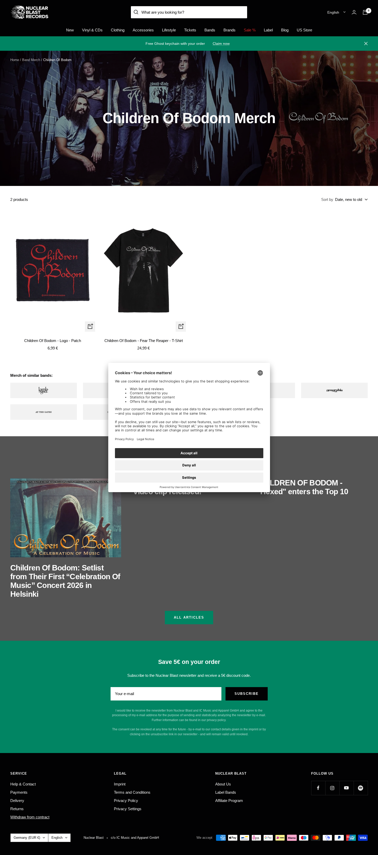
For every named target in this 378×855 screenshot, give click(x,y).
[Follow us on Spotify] (361, 788)
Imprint (119, 784)
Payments (19, 792)
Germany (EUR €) (27, 838)
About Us (223, 784)
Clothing (117, 30)
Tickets (190, 30)
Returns (17, 809)
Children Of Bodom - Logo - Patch (52, 340)
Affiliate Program (229, 800)
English (333, 12)
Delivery (17, 800)
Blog (285, 30)
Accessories (143, 30)
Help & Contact (23, 784)
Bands (209, 30)
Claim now (221, 43)
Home (14, 60)
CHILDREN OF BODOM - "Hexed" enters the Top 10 (302, 487)
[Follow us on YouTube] (346, 788)
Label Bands (225, 792)
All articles (189, 617)
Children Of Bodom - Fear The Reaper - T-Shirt (143, 340)
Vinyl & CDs (92, 30)
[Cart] (365, 12)
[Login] (354, 12)
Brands (229, 30)
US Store (304, 30)
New (70, 30)
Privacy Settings (127, 809)
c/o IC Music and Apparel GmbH (135, 838)
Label (268, 30)
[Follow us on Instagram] (332, 788)
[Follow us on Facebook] (318, 788)
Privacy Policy (126, 800)
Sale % (250, 30)
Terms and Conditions (132, 792)
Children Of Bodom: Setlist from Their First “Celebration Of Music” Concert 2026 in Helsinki (65, 580)
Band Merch (31, 60)
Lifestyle (169, 30)
